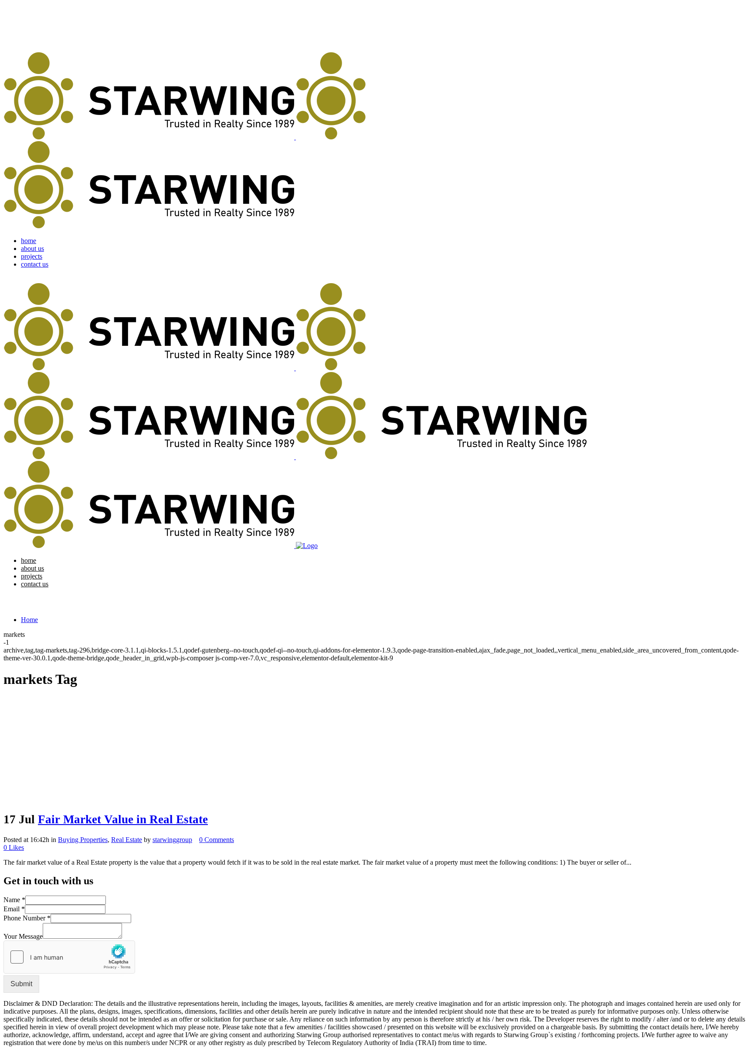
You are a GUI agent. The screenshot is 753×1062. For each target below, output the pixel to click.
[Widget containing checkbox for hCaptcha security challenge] (69, 957)
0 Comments (216, 839)
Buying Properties (83, 839)
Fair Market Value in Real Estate (123, 819)
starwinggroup (172, 839)
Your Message (23, 936)
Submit (21, 984)
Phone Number (27, 918)
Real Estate (126, 839)
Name (14, 899)
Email (14, 909)
